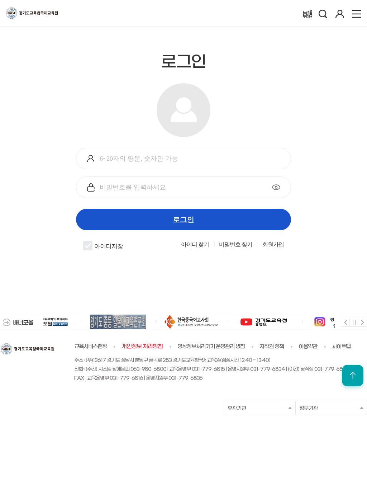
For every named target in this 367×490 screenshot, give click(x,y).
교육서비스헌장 (90, 346)
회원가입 (273, 244)
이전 (345, 322)
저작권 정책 (271, 346)
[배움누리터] (307, 14)
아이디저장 (108, 246)
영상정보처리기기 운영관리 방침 (211, 346)
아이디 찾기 (195, 244)
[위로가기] (352, 375)
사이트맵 (341, 346)
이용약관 (308, 346)
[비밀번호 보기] (276, 187)
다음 (362, 322)
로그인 (183, 219)
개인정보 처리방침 (142, 346)
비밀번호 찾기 (235, 244)
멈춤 (353, 322)
